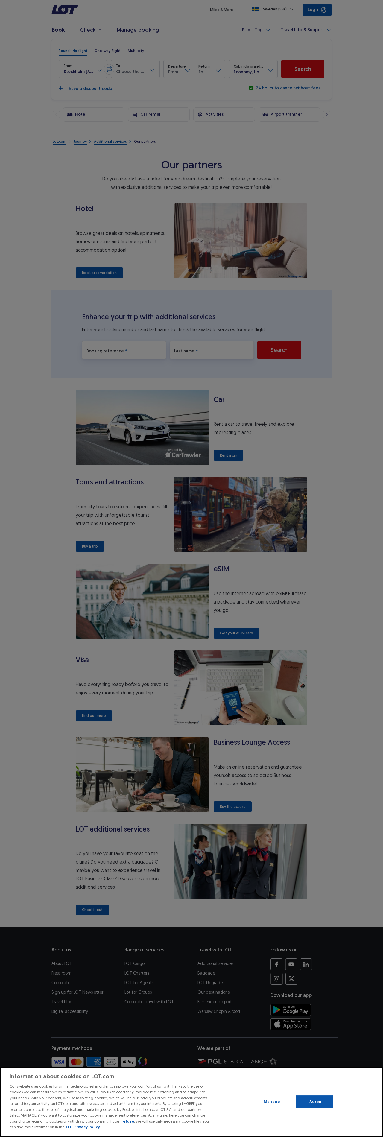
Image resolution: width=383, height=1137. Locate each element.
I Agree (314, 1101)
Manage (272, 1101)
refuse (127, 1121)
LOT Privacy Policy (83, 1127)
